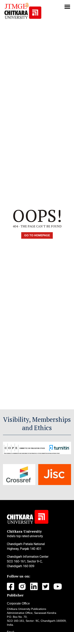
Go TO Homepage (37, 235)
